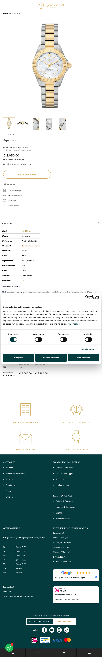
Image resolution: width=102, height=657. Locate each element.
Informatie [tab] (7, 223)
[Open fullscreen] (51, 68)
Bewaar (11, 184)
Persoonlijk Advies (27, 174)
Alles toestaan (83, 358)
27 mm (24, 280)
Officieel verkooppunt (15, 195)
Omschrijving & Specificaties (18, 150)
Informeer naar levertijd (31, 245)
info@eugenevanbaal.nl (62, 542)
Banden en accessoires (15, 473)
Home (5, 13)
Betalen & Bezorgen (64, 501)
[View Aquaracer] (9, 124)
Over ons (9, 496)
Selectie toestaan (51, 358)
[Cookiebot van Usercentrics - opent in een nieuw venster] (87, 297)
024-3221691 (65, 547)
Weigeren (18, 358)
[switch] (38, 339)
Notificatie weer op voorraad (17, 164)
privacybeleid (73, 324)
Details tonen (87, 349)
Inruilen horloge (13, 205)
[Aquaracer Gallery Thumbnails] (36, 124)
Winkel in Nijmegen (14, 191)
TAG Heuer (26, 231)
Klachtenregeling (63, 518)
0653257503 (65, 552)
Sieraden (9, 479)
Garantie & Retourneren (66, 506)
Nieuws (9, 490)
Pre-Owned (11, 485)
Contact (59, 512)
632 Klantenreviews (72, 599)
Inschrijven (64, 621)
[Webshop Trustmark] (76, 590)
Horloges (10, 467)
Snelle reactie (12, 200)
